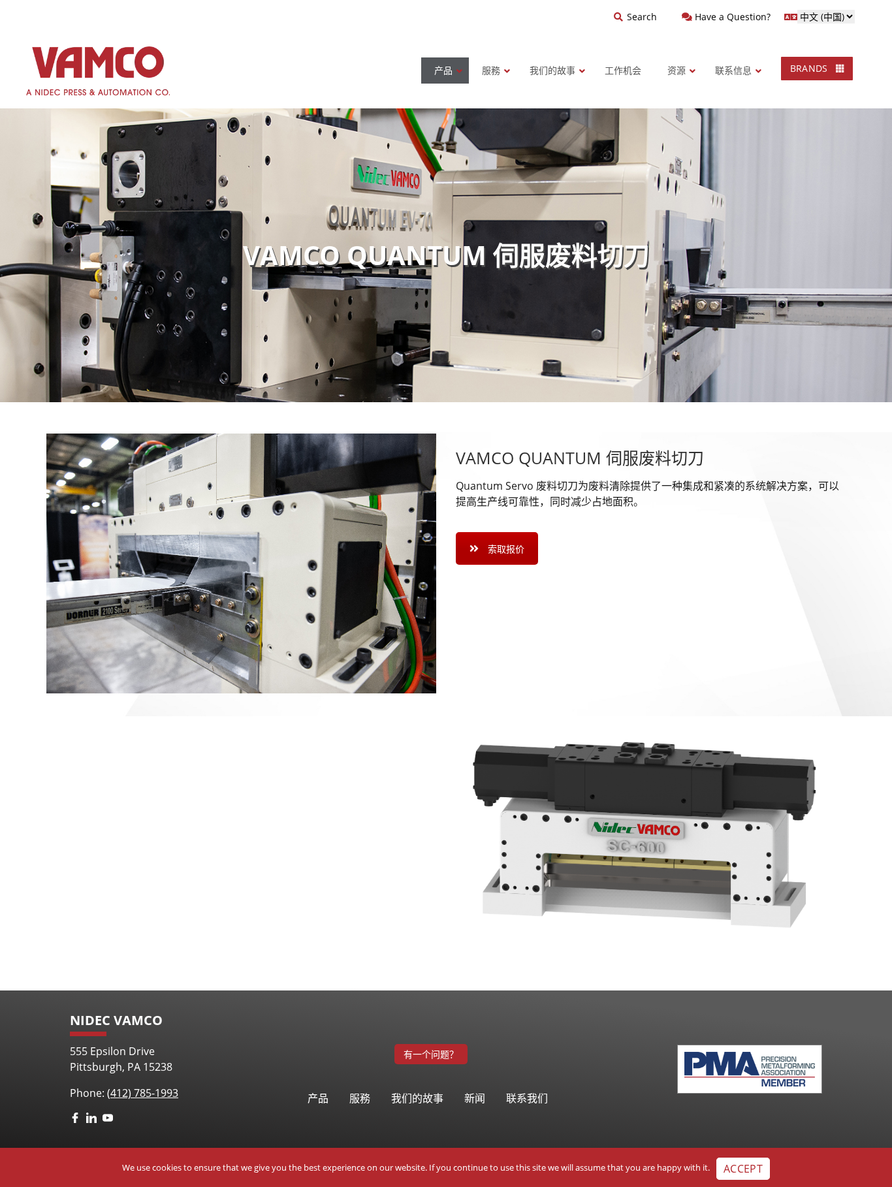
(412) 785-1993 (142, 1093)
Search (642, 16)
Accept (743, 1169)
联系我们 (527, 1098)
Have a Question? (731, 16)
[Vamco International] (98, 70)
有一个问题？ (431, 1054)
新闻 (474, 1098)
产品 (318, 1098)
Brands (810, 68)
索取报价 (506, 549)
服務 (359, 1098)
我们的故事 (417, 1098)
